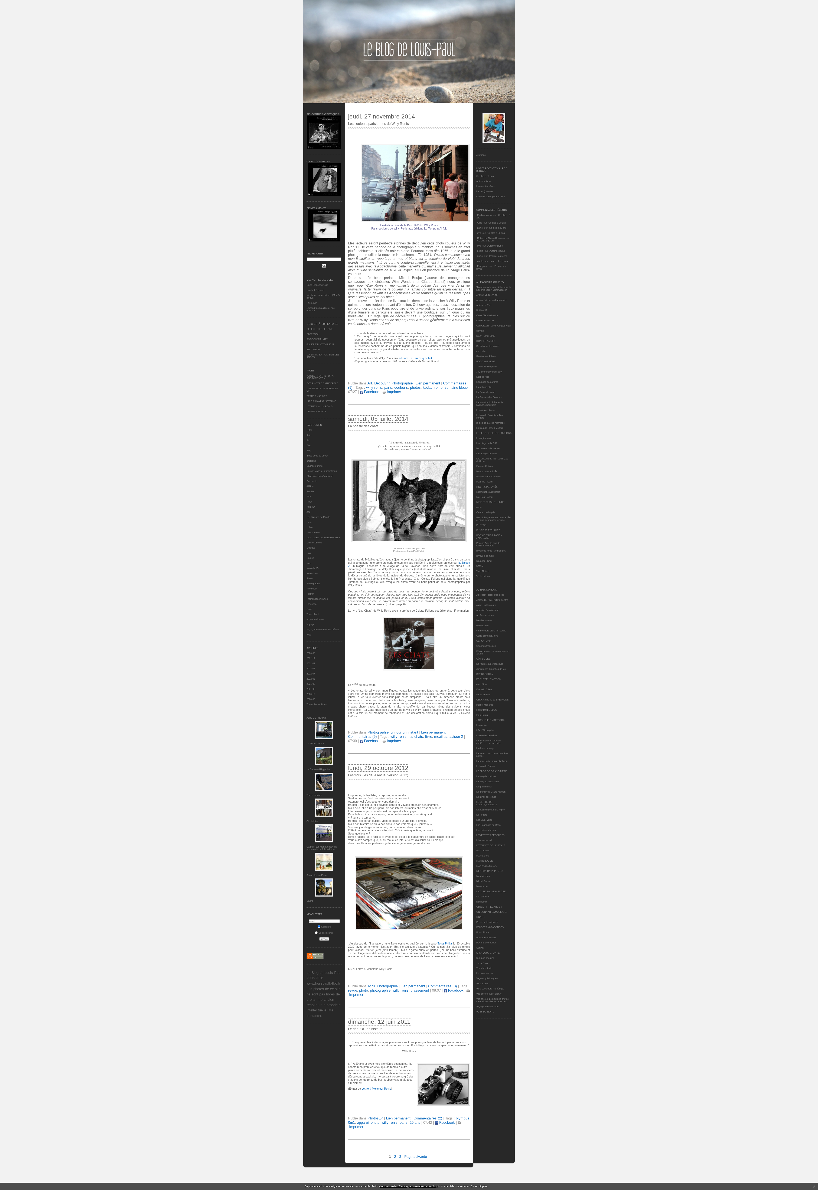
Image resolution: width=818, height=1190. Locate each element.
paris (388, 388)
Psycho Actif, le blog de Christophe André (488, 544)
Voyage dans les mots (487, 1006)
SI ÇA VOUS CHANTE (488, 953)
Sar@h (480, 947)
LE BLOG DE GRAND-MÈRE (491, 771)
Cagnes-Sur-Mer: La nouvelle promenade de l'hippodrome (322, 848)
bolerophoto (482, 625)
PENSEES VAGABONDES (490, 927)
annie (480, 228)
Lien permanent (428, 383)
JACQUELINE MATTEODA (490, 720)
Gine (479, 222)
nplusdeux (481, 901)
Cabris (310, 901)
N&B (309, 553)
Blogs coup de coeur (317, 455)
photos (415, 388)
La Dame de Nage (485, 392)
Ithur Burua (482, 715)
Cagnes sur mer (315, 466)
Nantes (310, 558)
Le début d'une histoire (365, 1029)
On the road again (485, 512)
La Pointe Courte (315, 743)
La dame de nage (485, 748)
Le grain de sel (483, 786)
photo (363, 990)
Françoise (482, 266)
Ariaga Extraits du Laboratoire (491, 300)
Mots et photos (314, 542)
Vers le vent (482, 983)
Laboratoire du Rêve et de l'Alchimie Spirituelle (489, 403)
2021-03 (311, 689)
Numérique (312, 573)
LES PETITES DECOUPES (490, 835)
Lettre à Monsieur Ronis (376, 1088)
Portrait (310, 593)
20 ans (415, 1123)
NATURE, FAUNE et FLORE (491, 891)
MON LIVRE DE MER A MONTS (323, 537)
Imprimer (393, 392)
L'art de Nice (482, 376)
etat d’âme (481, 684)
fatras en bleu (483, 694)
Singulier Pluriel (484, 561)
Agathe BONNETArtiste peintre (492, 600)
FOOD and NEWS (485, 361)
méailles (440, 737)
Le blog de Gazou (485, 766)
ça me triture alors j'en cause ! (491, 630)
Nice (309, 563)
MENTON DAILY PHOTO (489, 871)
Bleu (309, 445)
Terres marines (314, 795)
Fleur (309, 501)
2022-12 (311, 658)
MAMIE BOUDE (484, 860)
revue (352, 990)
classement (420, 990)
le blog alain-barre (485, 410)
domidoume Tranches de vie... (492, 669)
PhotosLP (312, 303)
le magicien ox (483, 438)
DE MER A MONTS (316, 411)
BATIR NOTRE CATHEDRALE (322, 383)
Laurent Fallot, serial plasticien (491, 761)
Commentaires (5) (362, 737)
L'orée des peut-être (486, 735)
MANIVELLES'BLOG (487, 866)
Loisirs (310, 527)
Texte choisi (313, 614)
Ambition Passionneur (487, 610)
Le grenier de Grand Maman (490, 791)
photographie (380, 990)
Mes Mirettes (483, 876)
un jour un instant (315, 619)
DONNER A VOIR (485, 341)
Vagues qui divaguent (487, 978)
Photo (310, 578)
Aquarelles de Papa (317, 875)
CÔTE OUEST (484, 658)
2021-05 (311, 684)
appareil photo (368, 1123)
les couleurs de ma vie (488, 448)
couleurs (401, 388)
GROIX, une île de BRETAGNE (492, 699)
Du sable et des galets (487, 346)
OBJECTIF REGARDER (489, 906)
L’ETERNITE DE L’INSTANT (490, 845)
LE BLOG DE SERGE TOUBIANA (493, 433)
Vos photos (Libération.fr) (489, 993)
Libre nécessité (484, 840)
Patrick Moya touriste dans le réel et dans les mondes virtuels (493, 518)
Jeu (308, 512)
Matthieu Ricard (484, 481)
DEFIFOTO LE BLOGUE (320, 329)
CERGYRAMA (483, 641)
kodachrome (432, 388)
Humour (311, 506)
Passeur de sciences (487, 922)
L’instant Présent (315, 290)
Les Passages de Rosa (488, 825)
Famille (310, 491)
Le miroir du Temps (486, 797)
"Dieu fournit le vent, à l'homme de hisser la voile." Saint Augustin (493, 288)
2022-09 (311, 663)
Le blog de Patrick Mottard (489, 428)
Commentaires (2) (427, 1118)
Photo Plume (482, 932)
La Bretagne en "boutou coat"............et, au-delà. (488, 741)
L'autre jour (482, 725)
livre (428, 737)
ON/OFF (480, 917)
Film (309, 496)
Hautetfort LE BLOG (486, 710)
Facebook (371, 392)
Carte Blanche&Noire (317, 285)
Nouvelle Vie (313, 568)
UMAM (479, 566)
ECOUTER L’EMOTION (488, 679)
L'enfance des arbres (487, 382)
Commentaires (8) (442, 986)
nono (478, 507)
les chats (416, 737)
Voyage (310, 624)
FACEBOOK (313, 334)
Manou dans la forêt (486, 471)
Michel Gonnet (483, 881)
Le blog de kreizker (486, 776)
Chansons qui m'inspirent (320, 476)
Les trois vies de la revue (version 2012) (378, 775)
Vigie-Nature (482, 571)
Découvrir (312, 481)
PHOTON (481, 525)
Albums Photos (317, 717)
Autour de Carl (483, 305)
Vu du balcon (483, 576)
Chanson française (486, 646)
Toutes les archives (317, 704)
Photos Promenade (486, 937)
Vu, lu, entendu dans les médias (323, 629)
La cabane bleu (484, 387)
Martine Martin (484, 215)
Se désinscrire (325, 932)
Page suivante (415, 1157)
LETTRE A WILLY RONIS (320, 406)
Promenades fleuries (317, 599)
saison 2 (456, 737)
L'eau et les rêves (485, 186)
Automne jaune (484, 181)
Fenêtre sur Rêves (486, 356)
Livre (309, 522)
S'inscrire (326, 927)
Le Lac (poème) (484, 191)
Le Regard (481, 814)
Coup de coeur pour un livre (490, 196)
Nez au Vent (482, 896)
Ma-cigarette (482, 855)
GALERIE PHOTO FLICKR (321, 344)
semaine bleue (456, 388)
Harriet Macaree (484, 704)
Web (309, 634)
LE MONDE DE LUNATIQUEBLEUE (486, 803)
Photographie (313, 583)
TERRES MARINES (317, 396)
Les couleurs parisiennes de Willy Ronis (378, 124)
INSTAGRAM (313, 349)
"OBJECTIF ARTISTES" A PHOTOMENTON (320, 377)
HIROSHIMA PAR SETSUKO (321, 401)
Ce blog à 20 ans (485, 176)
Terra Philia (482, 963)
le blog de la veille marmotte (490, 423)
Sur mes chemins (485, 958)
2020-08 (311, 699)
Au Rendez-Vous (485, 615)
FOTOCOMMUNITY (317, 339)
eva (479, 233)
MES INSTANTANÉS (487, 486)
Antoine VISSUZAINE (487, 295)
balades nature (484, 620)
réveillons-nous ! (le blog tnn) (491, 550)
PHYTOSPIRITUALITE (488, 530)
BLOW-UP (481, 310)
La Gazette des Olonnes (489, 397)
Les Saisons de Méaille (318, 517)
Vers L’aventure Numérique (490, 988)
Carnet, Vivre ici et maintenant (322, 471)
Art (308, 440)
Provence (312, 604)
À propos (481, 155)
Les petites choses (486, 830)
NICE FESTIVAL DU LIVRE (490, 502)
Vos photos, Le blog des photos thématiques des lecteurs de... (492, 1000)
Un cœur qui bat (484, 973)
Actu (309, 435)
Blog (309, 450)
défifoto (310, 486)
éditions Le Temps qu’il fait (415, 358)
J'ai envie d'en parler (486, 366)
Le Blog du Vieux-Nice (487, 781)
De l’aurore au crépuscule (489, 664)
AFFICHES (312, 821)
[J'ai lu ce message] (813, 1186)
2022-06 (311, 678)
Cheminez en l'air (485, 320)
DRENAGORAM (484, 674)
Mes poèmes (313, 532)
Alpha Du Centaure (486, 605)
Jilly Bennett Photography (489, 371)
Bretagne (311, 460)
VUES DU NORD (485, 1011)
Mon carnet (482, 886)
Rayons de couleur (486, 942)
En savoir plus (479, 1186)
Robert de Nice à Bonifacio (491, 238)
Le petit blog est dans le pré (490, 809)
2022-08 (311, 668)
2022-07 (311, 673)
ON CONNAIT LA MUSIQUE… (492, 912)
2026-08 (311, 653)
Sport (309, 609)
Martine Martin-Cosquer (488, 476)
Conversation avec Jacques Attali (493, 325)
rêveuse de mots (485, 556)
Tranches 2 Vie (484, 968)
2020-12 (311, 694)
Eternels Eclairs (484, 689)
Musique (311, 547)
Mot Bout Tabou (484, 497)
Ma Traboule (482, 850)
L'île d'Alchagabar (485, 730)
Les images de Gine (486, 453)
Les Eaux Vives (484, 820)
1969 (309, 430)
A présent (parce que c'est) (490, 595)
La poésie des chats (363, 426)
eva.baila (480, 351)
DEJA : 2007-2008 (485, 336)
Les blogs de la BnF (486, 443)
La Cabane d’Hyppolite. (318, 769)
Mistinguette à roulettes (488, 492)
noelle (480, 251)
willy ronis (374, 388)
